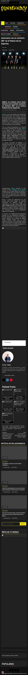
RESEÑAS (15, 26)
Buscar (23, 523)
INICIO (6, 23)
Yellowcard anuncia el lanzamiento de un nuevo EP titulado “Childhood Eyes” (7, 435)
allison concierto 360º (15, 425)
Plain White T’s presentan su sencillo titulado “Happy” (20, 434)
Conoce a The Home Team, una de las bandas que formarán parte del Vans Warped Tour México (13, 514)
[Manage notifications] (2, 672)
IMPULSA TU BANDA (6, 34)
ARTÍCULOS (8, 26)
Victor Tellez (11, 49)
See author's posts (9, 375)
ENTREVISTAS (4, 30)
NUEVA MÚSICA (20, 30)
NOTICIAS (12, 23)
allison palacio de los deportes (17, 427)
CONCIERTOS (20, 23)
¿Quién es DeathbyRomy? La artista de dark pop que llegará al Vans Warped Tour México (13, 489)
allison (7, 425)
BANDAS (12, 30)
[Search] (26, 23)
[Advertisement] (14, 16)
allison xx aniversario (8, 428)
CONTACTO (16, 34)
